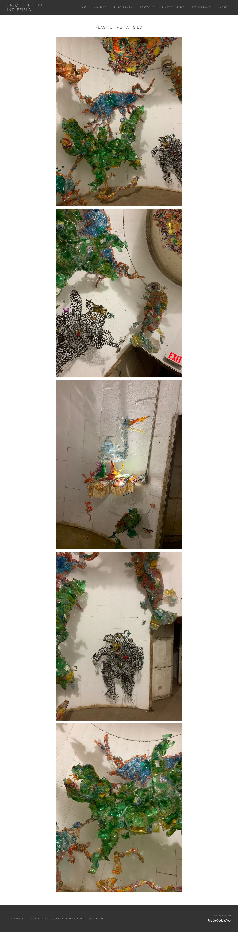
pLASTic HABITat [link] (173, 7)
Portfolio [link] (147, 7)
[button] (224, 7)
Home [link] (83, 7)
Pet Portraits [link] (202, 7)
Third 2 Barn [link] (123, 7)
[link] (38, 10)
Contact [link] (100, 7)
